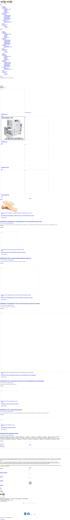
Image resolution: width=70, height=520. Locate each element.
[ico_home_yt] (30, 484)
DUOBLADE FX (4, 114)
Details (2, 116)
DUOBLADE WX (4, 217)
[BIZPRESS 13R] (31, 128)
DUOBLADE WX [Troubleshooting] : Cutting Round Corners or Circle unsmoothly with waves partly (17, 215)
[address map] (30, 503)
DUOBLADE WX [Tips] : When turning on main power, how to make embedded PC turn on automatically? (17, 372)
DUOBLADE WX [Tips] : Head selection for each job (9, 401)
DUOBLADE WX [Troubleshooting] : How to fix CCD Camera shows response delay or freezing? (17, 297)
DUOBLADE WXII (5, 167)
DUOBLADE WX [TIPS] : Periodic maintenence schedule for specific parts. (12, 249)
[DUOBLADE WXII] (31, 155)
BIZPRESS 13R (4, 141)
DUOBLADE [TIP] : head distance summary (8, 424)
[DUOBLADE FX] (31, 101)
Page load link (2, 519)
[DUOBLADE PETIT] (31, 182)
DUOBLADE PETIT (5, 194)
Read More (2, 227)
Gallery (2, 213)
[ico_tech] (30, 469)
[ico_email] (30, 473)
